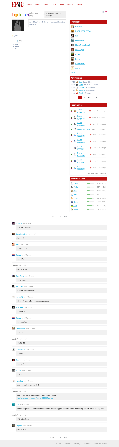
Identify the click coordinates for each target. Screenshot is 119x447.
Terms (67, 443)
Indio (17, 404)
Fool (75, 205)
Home (29, 4)
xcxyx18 (78, 26)
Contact (87, 443)
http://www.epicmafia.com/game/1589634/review (35, 398)
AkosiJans (20, 307)
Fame (46, 4)
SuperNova (20, 276)
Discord (58, 443)
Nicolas (18, 370)
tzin (76, 35)
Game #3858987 (81, 154)
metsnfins (19, 381)
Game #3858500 (81, 167)
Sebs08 (18, 360)
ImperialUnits (21, 349)
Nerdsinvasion (21, 234)
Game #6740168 (80, 117)
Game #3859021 (81, 147)
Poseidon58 (79, 40)
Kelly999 (19, 425)
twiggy (77, 68)
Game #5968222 (81, 124)
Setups (37, 4)
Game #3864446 (81, 141)
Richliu (77, 54)
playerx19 (19, 297)
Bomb (81, 93)
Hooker (76, 202)
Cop (80, 82)
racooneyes (79, 49)
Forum (79, 4)
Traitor (75, 209)
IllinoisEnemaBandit (82, 45)
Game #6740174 (80, 110)
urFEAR (19, 223)
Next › (90, 98)
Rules (62, 4)
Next (73, 72)
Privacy (77, 443)
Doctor (81, 87)
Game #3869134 (81, 134)
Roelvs (18, 255)
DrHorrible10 (80, 63)
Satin (17, 244)
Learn (54, 4)
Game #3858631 (81, 160)
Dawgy (78, 59)
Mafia (81, 84)
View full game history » (97, 173)
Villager (76, 183)
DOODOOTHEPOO (83, 31)
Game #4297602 (83, 129)
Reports (70, 4)
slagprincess (20, 328)
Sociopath (19, 286)
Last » (96, 98)
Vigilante (82, 90)
